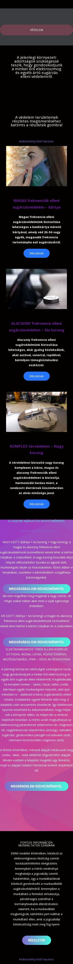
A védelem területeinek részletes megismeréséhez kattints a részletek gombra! (36, 121)
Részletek (37, 253)
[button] (36, 588)
